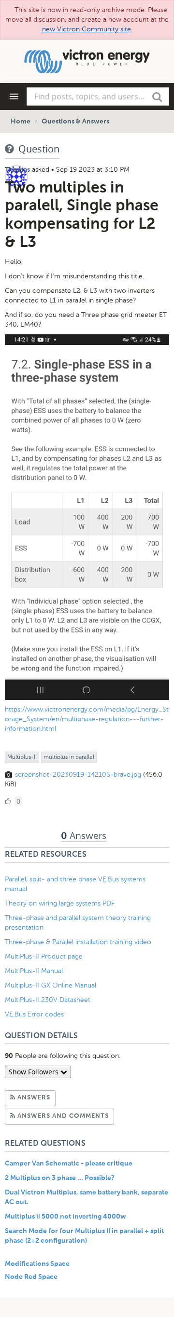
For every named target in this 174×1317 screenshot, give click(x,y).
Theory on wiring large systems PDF (60, 903)
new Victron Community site (86, 29)
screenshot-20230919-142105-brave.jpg (78, 774)
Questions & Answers (75, 121)
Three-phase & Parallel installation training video (78, 942)
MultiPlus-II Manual (34, 971)
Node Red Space (31, 1277)
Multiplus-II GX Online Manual (50, 985)
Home (20, 121)
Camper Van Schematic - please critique (68, 1163)
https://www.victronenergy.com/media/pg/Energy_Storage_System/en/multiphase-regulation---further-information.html (87, 719)
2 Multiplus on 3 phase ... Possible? (60, 1178)
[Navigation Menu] (14, 96)
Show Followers (34, 1071)
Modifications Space (37, 1264)
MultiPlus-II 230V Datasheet (48, 1000)
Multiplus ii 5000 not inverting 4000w (65, 1216)
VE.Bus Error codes (34, 1014)
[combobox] (98, 96)
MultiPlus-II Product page (45, 956)
